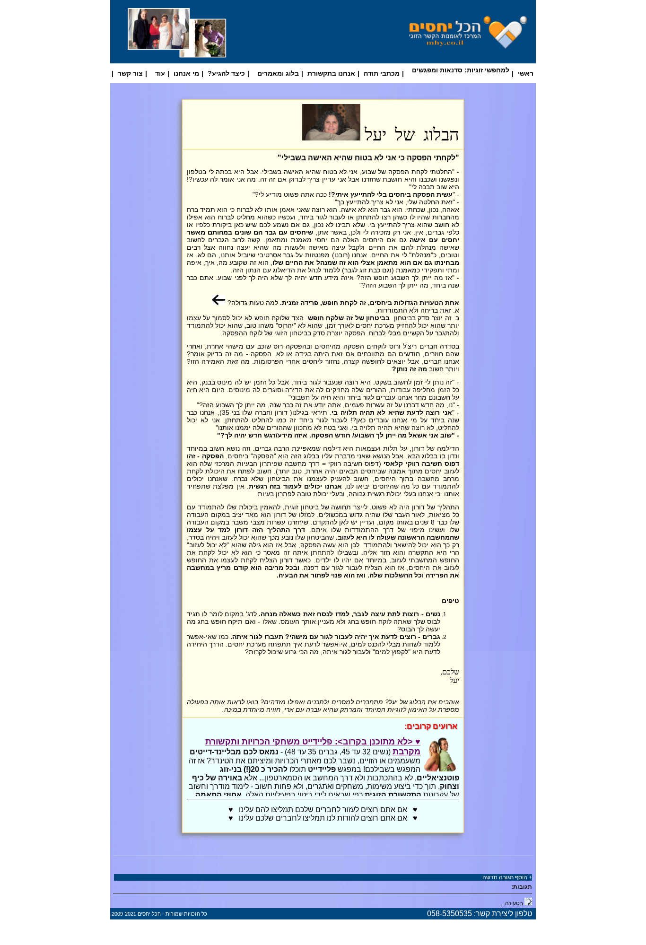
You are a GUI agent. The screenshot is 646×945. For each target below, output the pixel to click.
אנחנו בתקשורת (331, 73)
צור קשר (130, 73)
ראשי (525, 73)
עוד (160, 73)
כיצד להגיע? (226, 73)
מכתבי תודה (382, 73)
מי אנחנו (186, 73)
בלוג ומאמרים (278, 73)
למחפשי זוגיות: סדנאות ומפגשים (460, 70)
